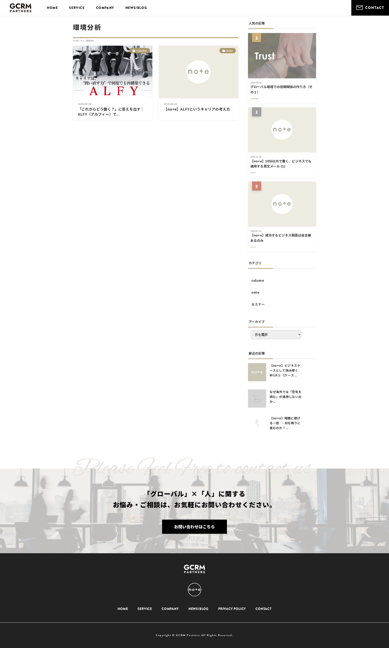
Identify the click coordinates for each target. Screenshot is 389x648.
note (255, 292)
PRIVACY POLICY (232, 608)
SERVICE (76, 7)
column (257, 280)
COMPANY (105, 7)
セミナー (258, 304)
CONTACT (374, 7)
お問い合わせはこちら (194, 527)
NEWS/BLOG (136, 7)
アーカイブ (257, 321)
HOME (52, 7)
